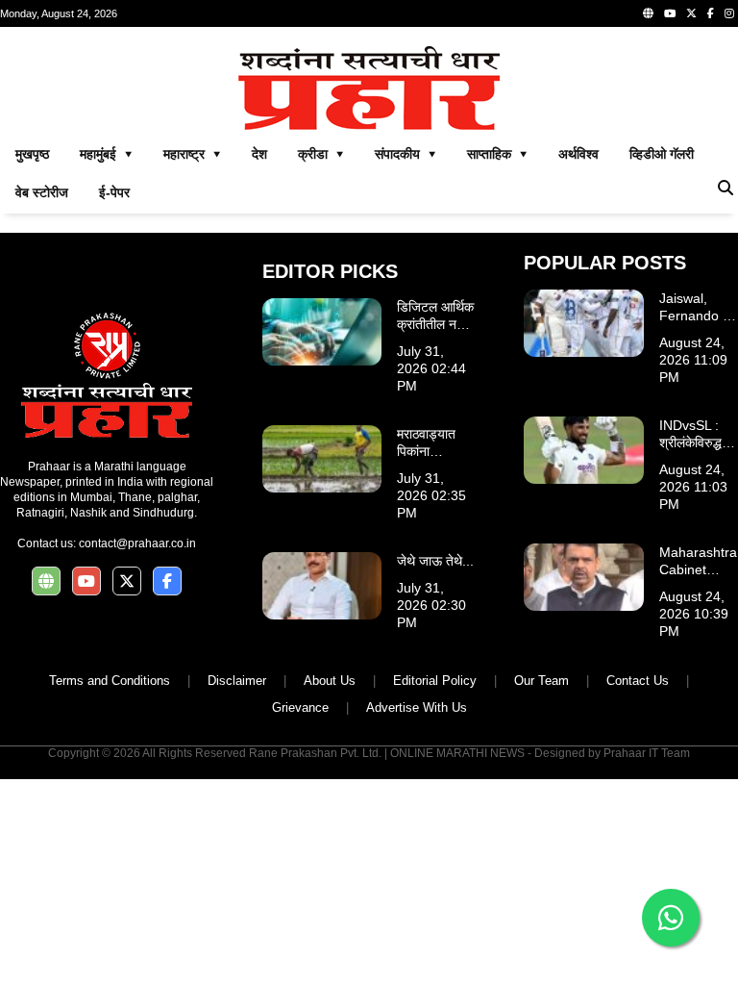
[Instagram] (729, 13)
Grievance (300, 707)
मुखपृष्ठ (32, 154)
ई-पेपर (114, 192)
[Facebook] (710, 13)
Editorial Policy (435, 680)
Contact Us (637, 680)
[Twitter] (691, 13)
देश (259, 154)
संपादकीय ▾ (405, 154)
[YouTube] (670, 13)
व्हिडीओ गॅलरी (661, 154)
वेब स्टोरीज (41, 192)
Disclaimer (237, 680)
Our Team (541, 680)
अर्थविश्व (578, 154)
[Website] (648, 13)
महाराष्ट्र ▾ (192, 154)
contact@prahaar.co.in (137, 543)
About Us (330, 680)
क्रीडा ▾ (321, 154)
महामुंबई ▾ (106, 154)
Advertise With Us (416, 707)
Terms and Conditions (109, 680)
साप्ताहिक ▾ (497, 154)
